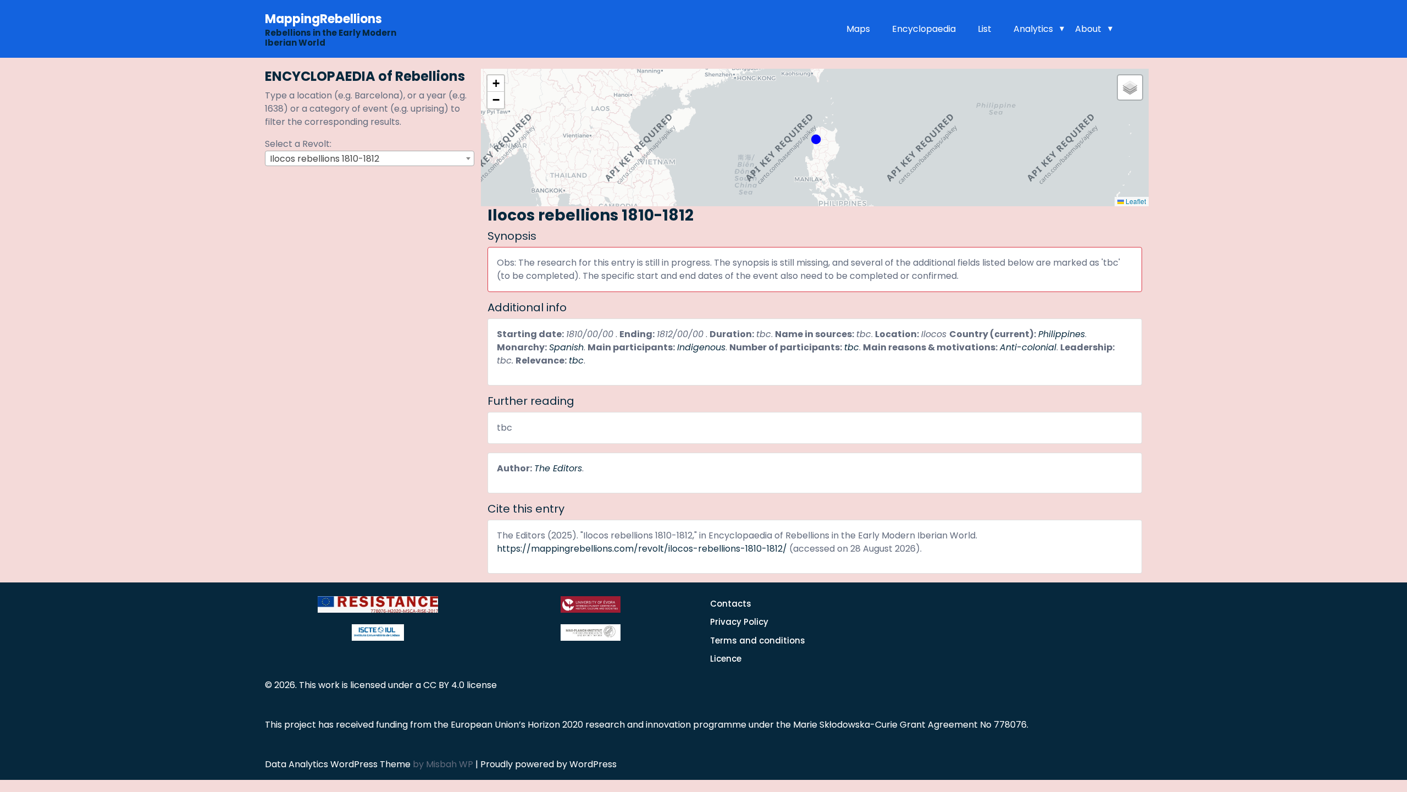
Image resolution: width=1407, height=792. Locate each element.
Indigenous (701, 347)
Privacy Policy (739, 622)
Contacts (730, 603)
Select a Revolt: (298, 144)
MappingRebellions (323, 19)
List (984, 29)
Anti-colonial (1028, 347)
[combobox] (369, 158)
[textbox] (369, 159)
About (1088, 29)
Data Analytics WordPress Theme (339, 764)
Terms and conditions (757, 640)
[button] (814, 137)
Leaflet (1135, 201)
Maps (858, 29)
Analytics (1033, 29)
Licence (725, 658)
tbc (851, 347)
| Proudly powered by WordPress (546, 764)
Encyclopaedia (924, 29)
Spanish (566, 347)
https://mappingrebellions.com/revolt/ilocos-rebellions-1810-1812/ (642, 548)
